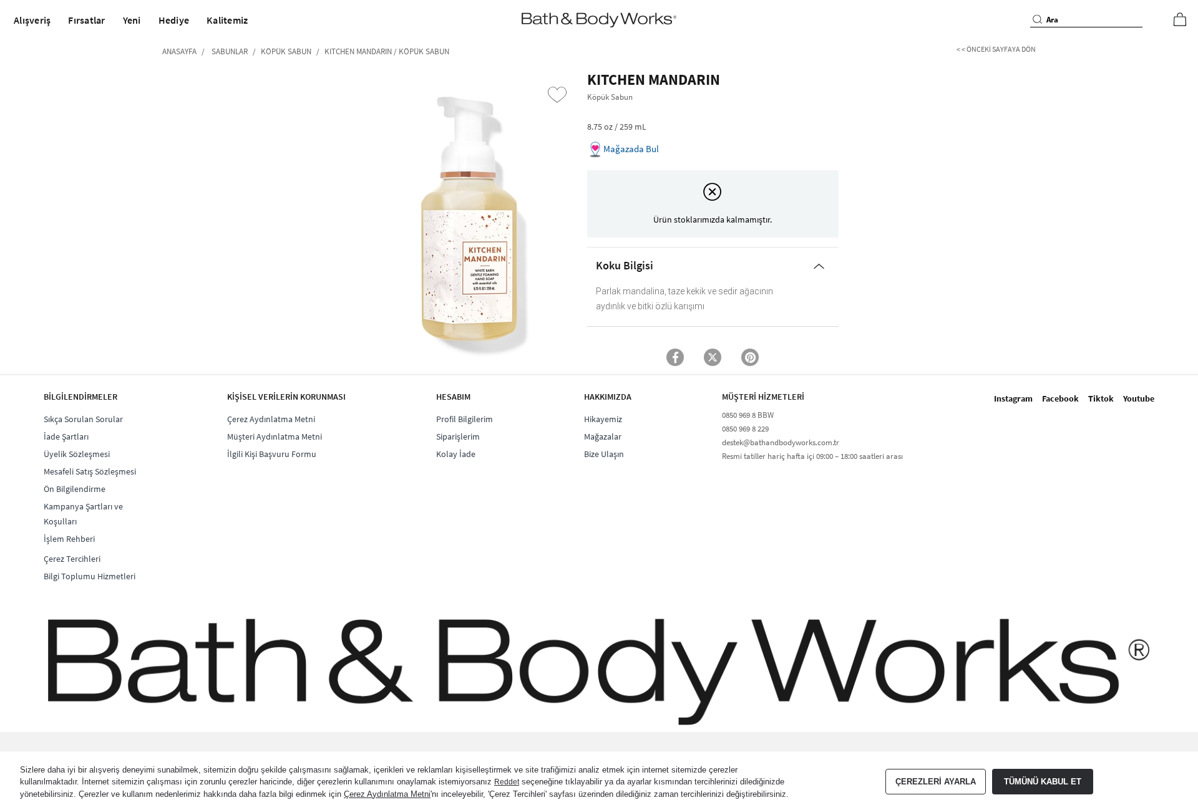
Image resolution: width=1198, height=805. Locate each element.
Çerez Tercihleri (72, 558)
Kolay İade (455, 454)
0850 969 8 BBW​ (748, 415)
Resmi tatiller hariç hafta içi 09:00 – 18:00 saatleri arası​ (812, 456)
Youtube (1138, 398)
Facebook (1060, 398)
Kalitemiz (227, 20)
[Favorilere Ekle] (557, 95)
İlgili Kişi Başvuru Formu (271, 454)
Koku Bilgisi (624, 265)
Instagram (1013, 398)
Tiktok (1101, 398)
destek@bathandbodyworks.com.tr (780, 442)
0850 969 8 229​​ (745, 428)
